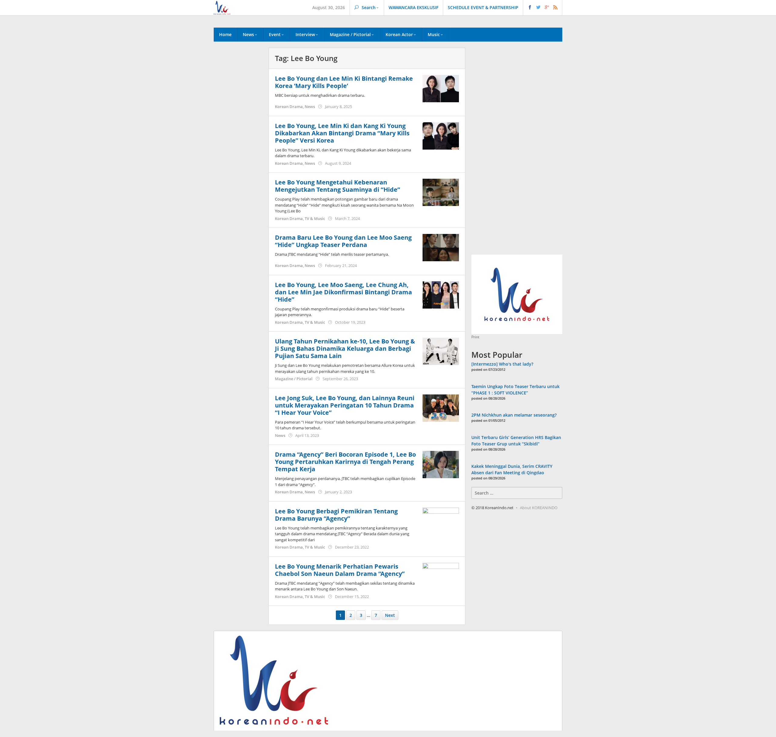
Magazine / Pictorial (294, 378)
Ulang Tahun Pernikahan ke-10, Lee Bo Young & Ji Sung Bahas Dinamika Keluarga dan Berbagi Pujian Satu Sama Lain (345, 348)
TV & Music (315, 218)
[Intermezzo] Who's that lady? (502, 364)
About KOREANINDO (538, 507)
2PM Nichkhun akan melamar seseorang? (514, 415)
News (310, 106)
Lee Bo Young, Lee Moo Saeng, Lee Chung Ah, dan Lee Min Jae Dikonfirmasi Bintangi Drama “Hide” (343, 292)
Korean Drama (289, 106)
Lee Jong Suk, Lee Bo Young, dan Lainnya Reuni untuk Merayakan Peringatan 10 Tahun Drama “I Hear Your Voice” (344, 405)
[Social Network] (542, 7)
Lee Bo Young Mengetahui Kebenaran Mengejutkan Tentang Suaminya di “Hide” (337, 186)
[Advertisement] (238, 151)
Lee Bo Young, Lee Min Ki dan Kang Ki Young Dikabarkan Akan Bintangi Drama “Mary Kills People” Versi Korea (342, 133)
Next (390, 615)
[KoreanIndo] (222, 7)
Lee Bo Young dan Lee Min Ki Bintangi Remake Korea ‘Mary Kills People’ (344, 82)
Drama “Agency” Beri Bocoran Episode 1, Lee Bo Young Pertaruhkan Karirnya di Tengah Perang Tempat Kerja (345, 461)
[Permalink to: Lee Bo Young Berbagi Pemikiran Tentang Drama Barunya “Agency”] (441, 520)
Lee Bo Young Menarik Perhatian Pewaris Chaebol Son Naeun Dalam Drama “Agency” (340, 570)
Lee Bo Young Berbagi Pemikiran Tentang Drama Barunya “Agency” (336, 514)
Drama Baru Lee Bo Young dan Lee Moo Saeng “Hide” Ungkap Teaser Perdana (343, 241)
